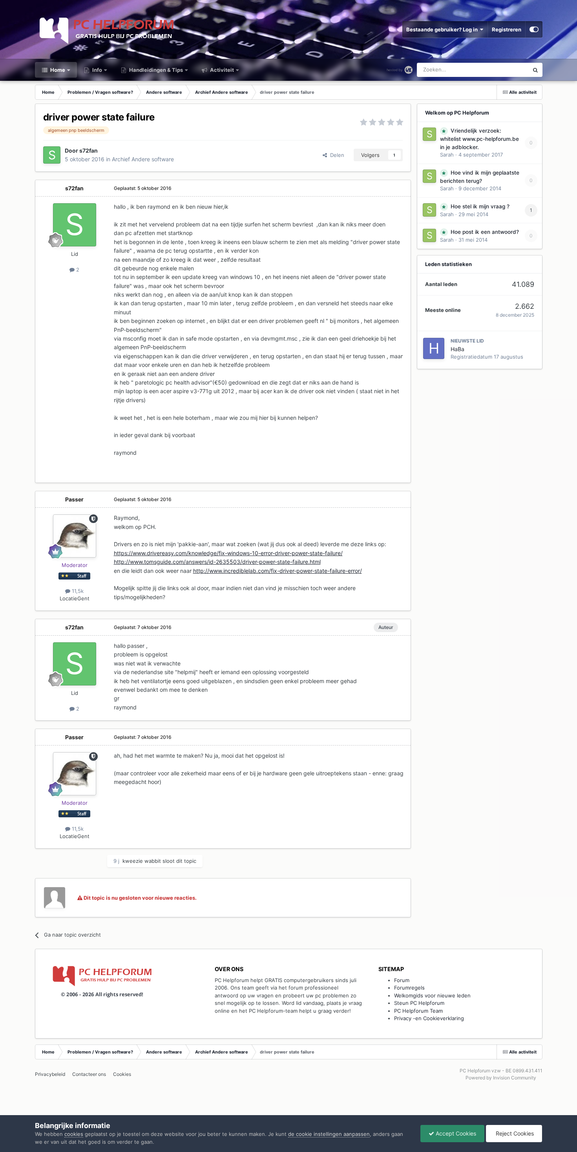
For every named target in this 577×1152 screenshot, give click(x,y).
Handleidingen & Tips (155, 70)
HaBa (457, 349)
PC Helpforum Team (418, 1011)
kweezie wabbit (141, 861)
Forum (401, 980)
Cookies (122, 1074)
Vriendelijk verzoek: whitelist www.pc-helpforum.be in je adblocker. (479, 139)
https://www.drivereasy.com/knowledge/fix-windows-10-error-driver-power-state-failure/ (228, 553)
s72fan (88, 150)
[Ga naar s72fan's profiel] (51, 155)
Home (57, 70)
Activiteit (221, 70)
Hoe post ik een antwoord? (485, 232)
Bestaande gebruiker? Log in (443, 29)
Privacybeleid (50, 1074)
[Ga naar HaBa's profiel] (433, 348)
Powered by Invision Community (501, 1078)
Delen (335, 155)
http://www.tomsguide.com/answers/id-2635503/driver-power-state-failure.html (217, 561)
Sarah (447, 154)
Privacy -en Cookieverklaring (429, 1018)
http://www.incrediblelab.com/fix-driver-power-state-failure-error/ (277, 570)
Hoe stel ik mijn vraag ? (480, 206)
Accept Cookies (455, 1133)
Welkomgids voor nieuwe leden (432, 995)
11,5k (77, 591)
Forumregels (409, 987)
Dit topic (508, 70)
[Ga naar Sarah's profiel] (429, 134)
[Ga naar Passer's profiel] (74, 536)
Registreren (506, 29)
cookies (73, 1134)
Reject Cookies (514, 1133)
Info (96, 70)
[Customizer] (534, 29)
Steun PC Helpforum (419, 1003)
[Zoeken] (535, 70)
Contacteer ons (89, 1074)
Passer (74, 499)
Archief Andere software (143, 159)
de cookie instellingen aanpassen (329, 1134)
